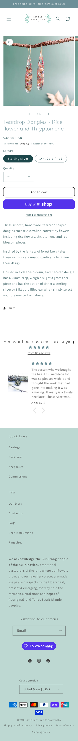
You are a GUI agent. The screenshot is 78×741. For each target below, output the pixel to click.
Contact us (16, 513)
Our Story (15, 503)
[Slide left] (29, 114)
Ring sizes (15, 542)
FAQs (12, 523)
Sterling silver (18, 159)
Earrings (14, 447)
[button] (8, 18)
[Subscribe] (60, 631)
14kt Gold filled (50, 159)
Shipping (24, 143)
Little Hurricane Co (36, 719)
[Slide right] (48, 114)
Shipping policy (41, 731)
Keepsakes (16, 467)
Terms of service (65, 725)
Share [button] (12, 308)
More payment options (39, 214)
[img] (39, 347)
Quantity (8, 168)
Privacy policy (44, 725)
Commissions (18, 476)
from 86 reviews (39, 353)
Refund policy (24, 725)
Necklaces (16, 457)
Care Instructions (21, 533)
